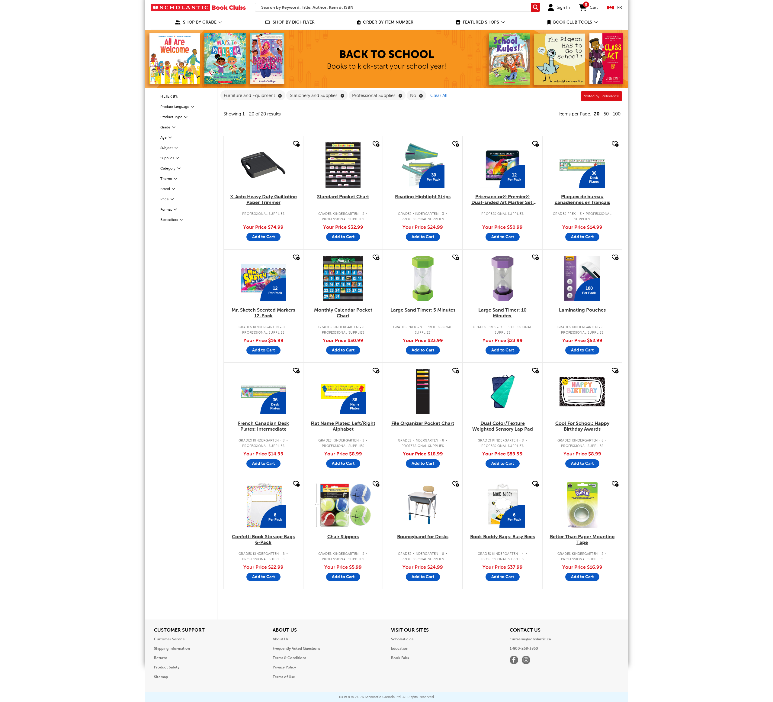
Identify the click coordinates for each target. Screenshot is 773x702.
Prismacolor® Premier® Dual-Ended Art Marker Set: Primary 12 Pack (502, 199)
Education (399, 648)
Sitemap (161, 677)
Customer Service (169, 639)
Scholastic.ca (402, 639)
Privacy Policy (284, 667)
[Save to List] (295, 144)
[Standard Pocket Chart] (343, 165)
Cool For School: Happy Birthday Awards (582, 426)
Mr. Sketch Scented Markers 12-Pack (263, 312)
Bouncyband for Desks (422, 536)
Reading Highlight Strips (423, 196)
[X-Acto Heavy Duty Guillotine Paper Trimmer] (263, 165)
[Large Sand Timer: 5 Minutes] (422, 278)
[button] (198, 22)
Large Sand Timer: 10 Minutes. (502, 312)
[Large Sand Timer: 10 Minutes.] (502, 278)
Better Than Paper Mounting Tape (582, 539)
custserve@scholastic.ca (530, 639)
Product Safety (166, 667)
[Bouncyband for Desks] (422, 505)
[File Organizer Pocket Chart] (422, 391)
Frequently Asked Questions (296, 648)
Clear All (438, 95)
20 (596, 113)
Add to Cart (263, 236)
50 (606, 114)
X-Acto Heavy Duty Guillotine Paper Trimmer (263, 199)
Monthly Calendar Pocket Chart (343, 312)
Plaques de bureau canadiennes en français (582, 199)
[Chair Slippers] (343, 505)
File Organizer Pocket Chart (422, 423)
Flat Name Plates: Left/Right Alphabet (343, 426)
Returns (160, 658)
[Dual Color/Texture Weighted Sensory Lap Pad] (502, 391)
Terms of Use (284, 677)
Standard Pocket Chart (343, 196)
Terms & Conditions (289, 658)
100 (617, 114)
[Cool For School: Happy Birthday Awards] (582, 391)
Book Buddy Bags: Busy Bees (502, 536)
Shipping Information (172, 648)
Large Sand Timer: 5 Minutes (422, 309)
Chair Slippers (343, 536)
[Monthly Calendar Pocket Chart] (343, 278)
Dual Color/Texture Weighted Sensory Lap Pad (502, 426)
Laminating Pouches (582, 309)
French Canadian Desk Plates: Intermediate (263, 426)
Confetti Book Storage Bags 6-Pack (263, 539)
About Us (280, 639)
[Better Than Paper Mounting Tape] (582, 505)
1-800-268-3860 (524, 648)
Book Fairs (400, 658)
